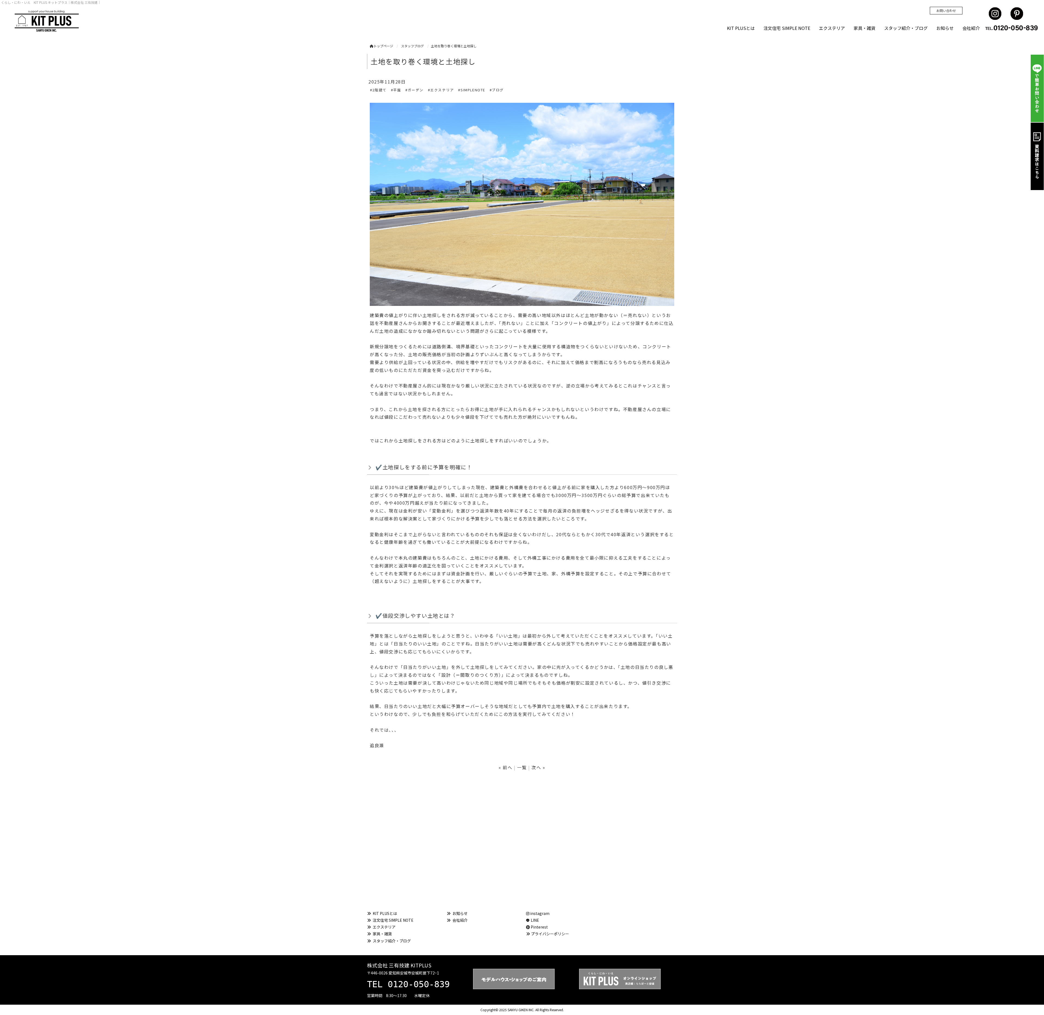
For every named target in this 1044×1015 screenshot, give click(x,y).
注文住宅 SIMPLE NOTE (786, 28)
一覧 (522, 767)
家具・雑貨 (864, 28)
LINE (535, 920)
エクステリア (832, 28)
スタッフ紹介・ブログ (906, 28)
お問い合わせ (946, 10)
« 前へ (505, 767)
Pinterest (539, 927)
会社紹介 (971, 28)
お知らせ (945, 28)
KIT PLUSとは (741, 28)
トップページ (383, 46)
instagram (539, 913)
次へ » (538, 767)
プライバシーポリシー (550, 933)
